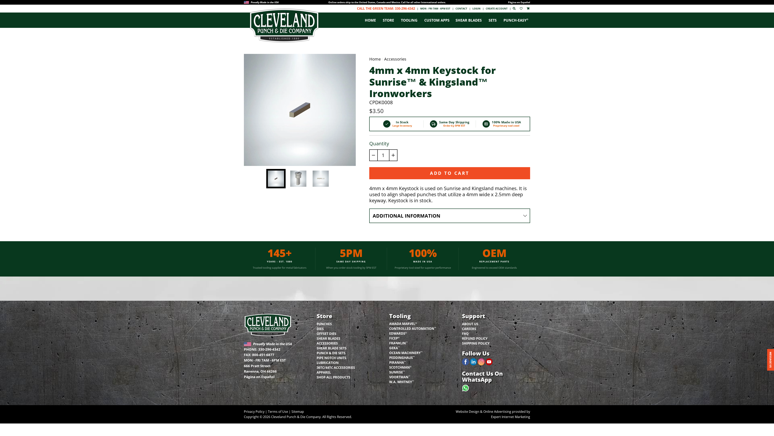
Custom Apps (436, 20)
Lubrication (328, 362)
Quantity (379, 143)
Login (476, 8)
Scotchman (400, 367)
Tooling (409, 20)
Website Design (467, 411)
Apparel (324, 372)
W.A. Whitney (401, 382)
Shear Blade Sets (331, 348)
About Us (470, 324)
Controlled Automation (412, 328)
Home (370, 20)
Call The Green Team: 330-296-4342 (386, 8)
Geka (394, 348)
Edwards (398, 333)
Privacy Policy (254, 411)
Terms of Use (278, 411)
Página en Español (519, 2)
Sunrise (397, 372)
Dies (320, 328)
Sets (493, 20)
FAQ (465, 333)
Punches (324, 324)
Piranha (397, 362)
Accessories (395, 59)
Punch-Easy (516, 20)
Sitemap (297, 411)
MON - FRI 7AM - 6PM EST (435, 8)
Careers (469, 328)
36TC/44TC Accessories (336, 367)
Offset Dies (326, 333)
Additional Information (406, 215)
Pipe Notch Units (331, 357)
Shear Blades (469, 20)
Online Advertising (497, 411)
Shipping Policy (476, 343)
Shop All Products (333, 377)
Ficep (394, 338)
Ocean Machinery (406, 352)
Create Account (497, 8)
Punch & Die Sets (331, 353)
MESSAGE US (770, 360)
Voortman (399, 377)
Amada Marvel (403, 323)
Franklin (398, 343)
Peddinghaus (402, 357)
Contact (461, 8)
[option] (387, 2)
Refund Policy (475, 338)
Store (388, 20)
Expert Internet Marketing (510, 417)
